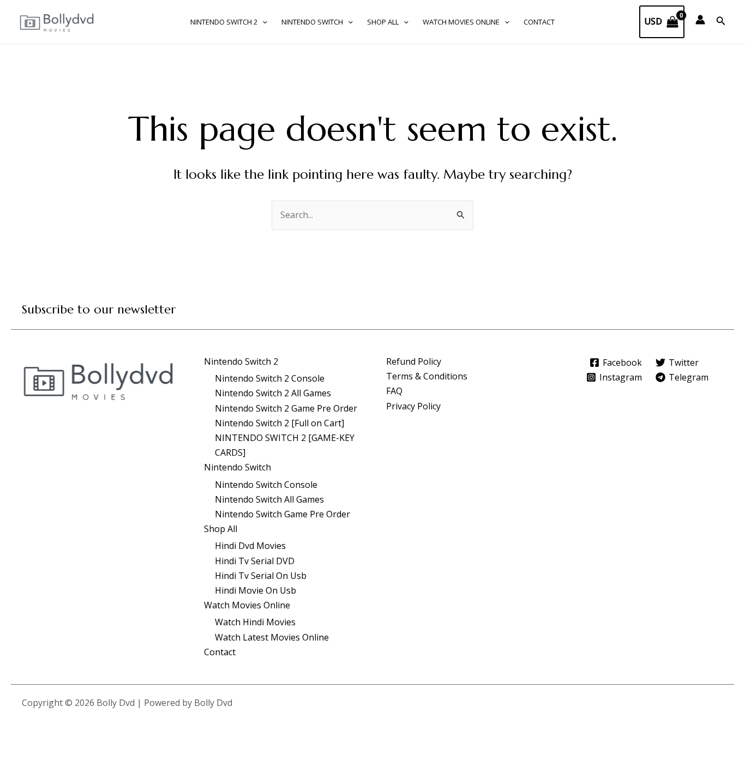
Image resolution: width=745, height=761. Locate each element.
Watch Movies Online (461, 22)
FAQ (394, 391)
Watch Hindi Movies (255, 622)
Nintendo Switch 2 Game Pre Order (286, 408)
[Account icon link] (700, 20)
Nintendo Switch (312, 22)
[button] (262, 22)
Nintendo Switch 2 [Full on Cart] (279, 423)
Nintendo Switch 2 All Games (273, 393)
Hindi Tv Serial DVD (255, 561)
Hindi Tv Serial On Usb (261, 576)
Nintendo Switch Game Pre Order (282, 514)
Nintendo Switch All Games (269, 499)
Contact (539, 22)
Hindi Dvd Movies (250, 546)
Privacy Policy (413, 406)
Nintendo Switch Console (266, 485)
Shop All (383, 22)
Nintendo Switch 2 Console (270, 378)
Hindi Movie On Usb (255, 590)
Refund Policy (413, 361)
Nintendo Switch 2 (223, 22)
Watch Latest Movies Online (272, 637)
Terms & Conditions (426, 376)
